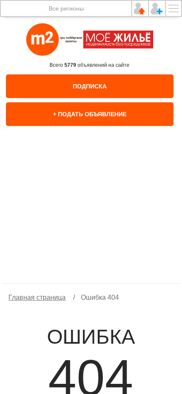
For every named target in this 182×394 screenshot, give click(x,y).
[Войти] (140, 8)
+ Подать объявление (90, 114)
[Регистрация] (157, 8)
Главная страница (37, 297)
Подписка (90, 86)
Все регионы (66, 8)
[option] (91, 213)
